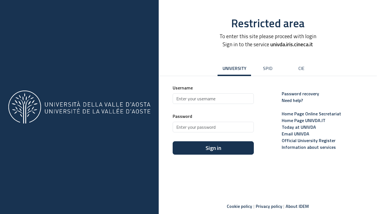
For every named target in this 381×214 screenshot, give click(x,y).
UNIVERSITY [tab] (234, 68)
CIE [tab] (301, 68)
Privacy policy (269, 206)
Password (182, 116)
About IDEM (297, 206)
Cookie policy (239, 206)
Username (183, 87)
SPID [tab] (268, 68)
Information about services (309, 147)
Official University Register (309, 140)
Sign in (213, 148)
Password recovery (300, 93)
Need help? (292, 100)
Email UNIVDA (295, 133)
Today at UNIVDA (299, 127)
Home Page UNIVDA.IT (303, 120)
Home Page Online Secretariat (311, 113)
